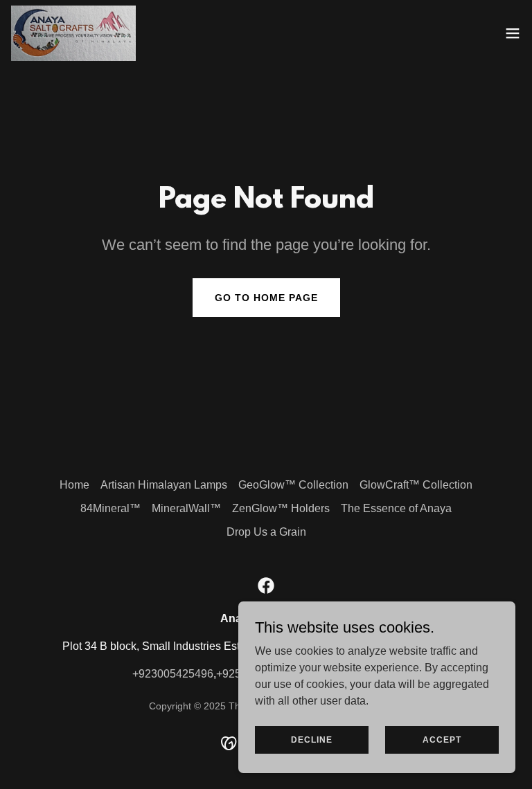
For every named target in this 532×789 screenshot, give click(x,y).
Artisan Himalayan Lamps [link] (163, 485)
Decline (311, 739)
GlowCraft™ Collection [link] (416, 485)
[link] (73, 33)
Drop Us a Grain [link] (266, 532)
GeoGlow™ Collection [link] (293, 485)
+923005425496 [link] (172, 674)
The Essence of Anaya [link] (396, 508)
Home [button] (74, 485)
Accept (442, 739)
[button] (512, 33)
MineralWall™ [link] (186, 508)
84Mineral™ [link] (110, 508)
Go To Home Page (266, 297)
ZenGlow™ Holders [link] (281, 508)
